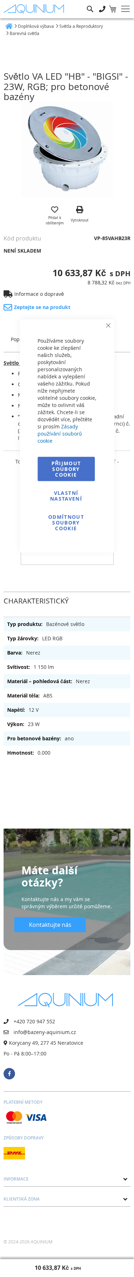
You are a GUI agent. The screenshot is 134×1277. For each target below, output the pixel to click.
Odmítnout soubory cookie (66, 522)
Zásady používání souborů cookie (60, 433)
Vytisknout (80, 220)
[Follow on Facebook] (9, 1073)
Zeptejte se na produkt (42, 307)
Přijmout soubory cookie (66, 469)
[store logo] (35, 8)
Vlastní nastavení (66, 496)
